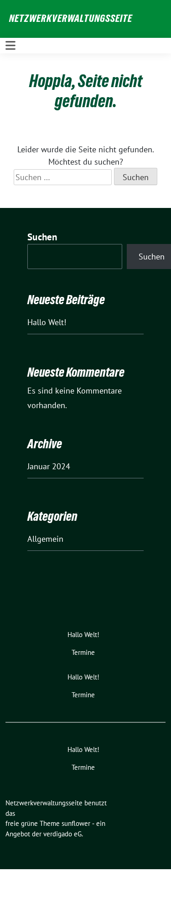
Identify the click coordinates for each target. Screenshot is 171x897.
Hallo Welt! (46, 322)
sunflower (76, 823)
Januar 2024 (48, 466)
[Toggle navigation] (10, 45)
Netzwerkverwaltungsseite (70, 18)
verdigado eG (62, 834)
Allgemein (45, 539)
